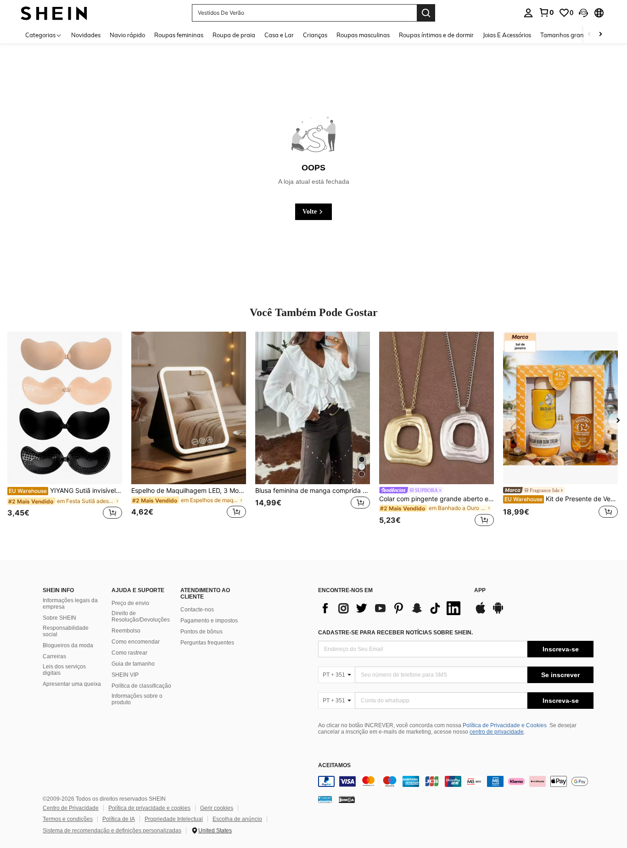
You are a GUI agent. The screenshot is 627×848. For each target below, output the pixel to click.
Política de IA (118, 819)
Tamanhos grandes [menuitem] (566, 35)
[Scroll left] (589, 35)
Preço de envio (130, 603)
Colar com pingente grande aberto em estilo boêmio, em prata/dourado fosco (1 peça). (436, 499)
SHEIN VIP (125, 675)
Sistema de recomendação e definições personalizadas (112, 830)
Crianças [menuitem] (315, 35)
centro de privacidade (497, 732)
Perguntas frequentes (207, 642)
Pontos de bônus (201, 631)
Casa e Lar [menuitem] (279, 35)
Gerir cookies (216, 808)
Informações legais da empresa (70, 603)
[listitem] (64, 431)
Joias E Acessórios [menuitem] (507, 35)
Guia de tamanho (133, 664)
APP (480, 591)
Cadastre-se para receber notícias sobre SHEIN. (395, 632)
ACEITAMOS (334, 766)
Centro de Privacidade (71, 808)
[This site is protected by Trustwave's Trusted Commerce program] (325, 799)
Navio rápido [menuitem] (127, 35)
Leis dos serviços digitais (64, 669)
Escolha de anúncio (237, 819)
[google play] (498, 612)
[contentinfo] (455, 781)
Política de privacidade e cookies (149, 808)
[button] (583, 12)
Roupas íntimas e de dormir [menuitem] (436, 35)
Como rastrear (129, 653)
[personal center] (528, 12)
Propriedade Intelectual (174, 819)
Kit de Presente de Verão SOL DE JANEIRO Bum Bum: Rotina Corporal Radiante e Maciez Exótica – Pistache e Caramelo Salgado (561, 499)
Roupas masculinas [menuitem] (363, 35)
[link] (546, 12)
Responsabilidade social (66, 631)
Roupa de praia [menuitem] (234, 35)
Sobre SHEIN (59, 618)
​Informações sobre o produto (137, 699)
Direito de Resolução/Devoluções (141, 616)
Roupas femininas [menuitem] (178, 35)
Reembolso (126, 631)
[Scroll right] (600, 35)
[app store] (480, 612)
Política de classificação (141, 686)
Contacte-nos (197, 609)
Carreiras (54, 656)
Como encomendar (136, 642)
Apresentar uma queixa (72, 684)
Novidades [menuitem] (86, 35)
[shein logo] (54, 12)
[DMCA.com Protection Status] (347, 799)
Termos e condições (68, 819)
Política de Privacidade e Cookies (505, 725)
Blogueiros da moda (68, 645)
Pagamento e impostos (209, 620)
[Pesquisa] (426, 13)
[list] (391, 608)
